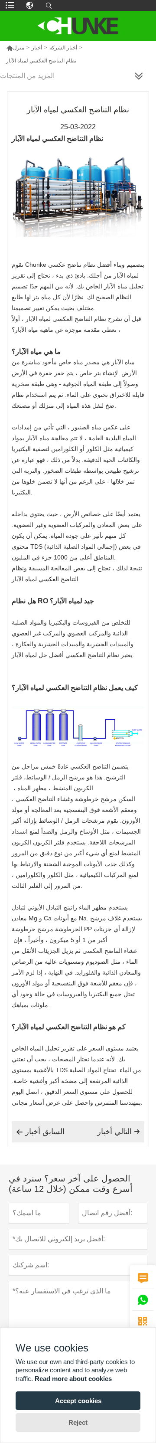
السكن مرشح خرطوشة (105, 798)
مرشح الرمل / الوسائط (55, 777)
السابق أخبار (40, 1131)
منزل (15, 47)
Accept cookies (78, 1400)
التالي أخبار (118, 1131)
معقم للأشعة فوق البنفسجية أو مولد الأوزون (67, 983)
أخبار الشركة (63, 48)
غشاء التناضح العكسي (109, 950)
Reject (78, 1422)
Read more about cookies (73, 1378)
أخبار (37, 48)
